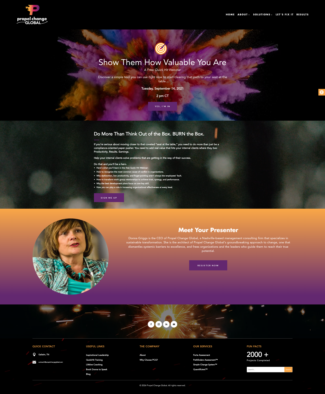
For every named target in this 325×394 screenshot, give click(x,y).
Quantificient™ (200, 369)
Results (302, 14)
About (243, 14)
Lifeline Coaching (94, 364)
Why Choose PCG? (149, 360)
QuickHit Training (94, 360)
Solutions (261, 14)
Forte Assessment (201, 355)
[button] (321, 92)
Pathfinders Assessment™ (205, 360)
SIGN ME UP (109, 197)
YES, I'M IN (162, 106)
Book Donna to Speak (96, 369)
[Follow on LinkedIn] (166, 324)
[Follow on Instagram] (158, 324)
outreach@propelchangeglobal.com (50, 362)
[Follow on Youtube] (174, 324)
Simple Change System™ (205, 364)
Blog (88, 374)
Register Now (208, 265)
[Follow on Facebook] (151, 324)
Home (230, 14)
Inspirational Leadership (97, 355)
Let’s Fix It (285, 14)
